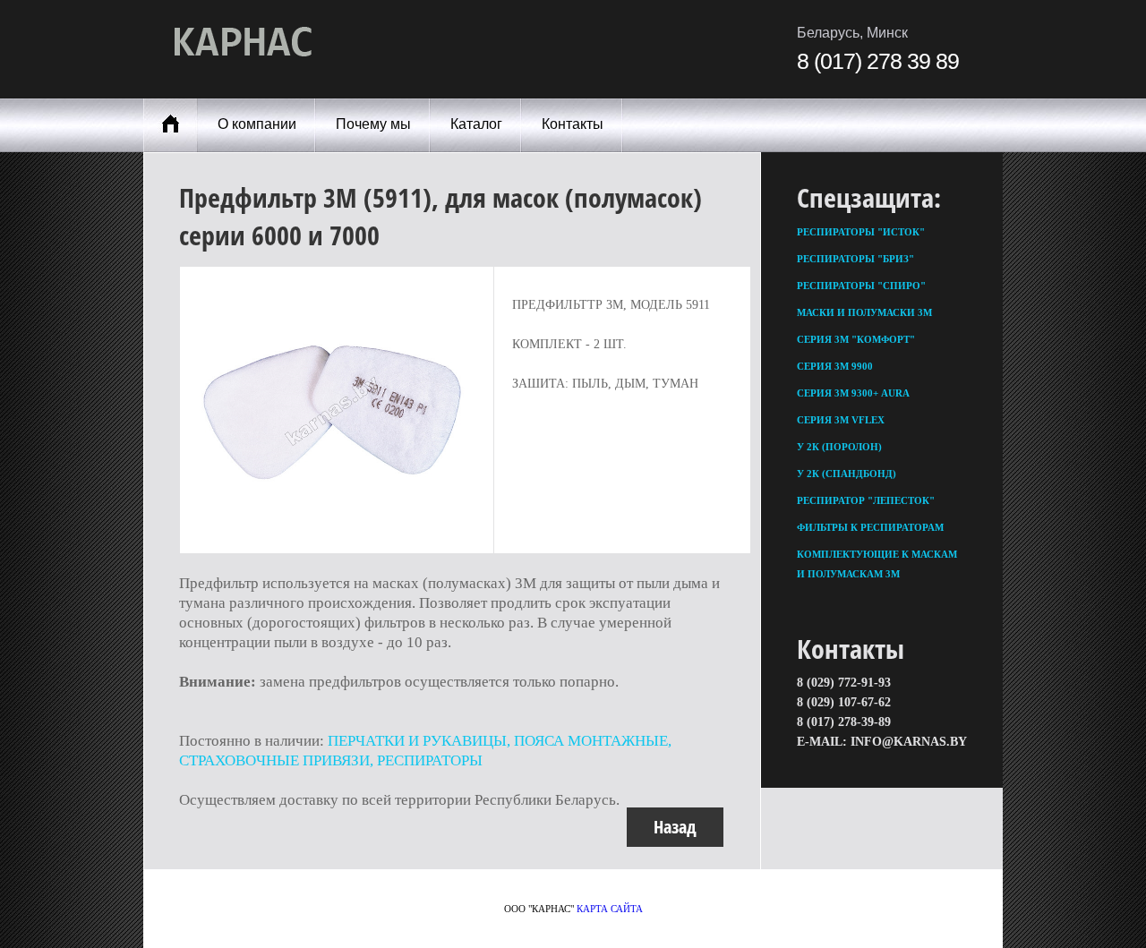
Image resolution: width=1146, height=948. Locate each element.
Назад (675, 827)
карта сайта (610, 908)
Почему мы (373, 124)
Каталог (476, 124)
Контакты (572, 124)
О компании (257, 124)
